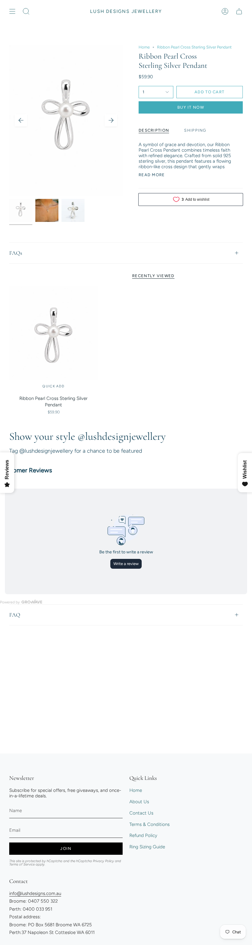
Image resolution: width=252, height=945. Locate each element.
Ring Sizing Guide (147, 847)
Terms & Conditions (149, 824)
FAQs (15, 253)
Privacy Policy (103, 861)
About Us (139, 801)
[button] (26, 11)
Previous (21, 120)
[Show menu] (12, 11)
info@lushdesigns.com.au (35, 893)
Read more (152, 174)
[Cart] (239, 11)
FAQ (14, 614)
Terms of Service (22, 864)
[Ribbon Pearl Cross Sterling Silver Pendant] (53, 339)
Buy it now (190, 107)
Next (111, 120)
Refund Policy (143, 835)
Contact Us (141, 813)
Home (144, 47)
